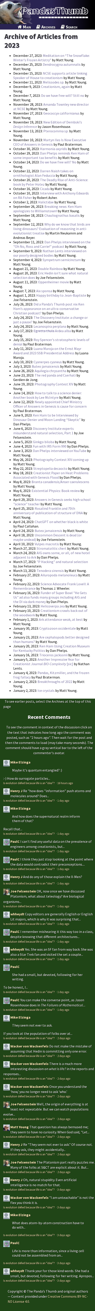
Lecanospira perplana (50, 326)
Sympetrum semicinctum (62, 260)
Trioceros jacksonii (53, 655)
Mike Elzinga (20, 762)
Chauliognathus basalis (62, 215)
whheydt (17, 914)
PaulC (15, 841)
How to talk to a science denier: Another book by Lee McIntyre (47, 395)
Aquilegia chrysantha (50, 371)
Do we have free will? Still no (62, 95)
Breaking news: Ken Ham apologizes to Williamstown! (47, 208)
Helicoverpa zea (53, 606)
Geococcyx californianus (61, 113)
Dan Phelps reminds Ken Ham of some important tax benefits (51, 155)
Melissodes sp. (53, 82)
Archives (47, 27)
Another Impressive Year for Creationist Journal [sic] (46, 661)
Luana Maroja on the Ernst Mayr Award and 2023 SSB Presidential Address (47, 350)
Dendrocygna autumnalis (62, 64)
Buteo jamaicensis (45, 366)
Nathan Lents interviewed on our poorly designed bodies (49, 253)
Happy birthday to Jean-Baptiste (61, 295)
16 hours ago (65, 783)
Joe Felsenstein (23, 891)
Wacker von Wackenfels (29, 1046)
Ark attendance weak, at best (61, 619)
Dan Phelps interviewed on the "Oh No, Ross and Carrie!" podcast (52, 244)
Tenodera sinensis (50, 570)
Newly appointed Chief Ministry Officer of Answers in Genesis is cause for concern (50, 404)
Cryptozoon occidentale (57, 628)
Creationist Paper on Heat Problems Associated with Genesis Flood (51, 475)
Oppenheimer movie (53, 282)
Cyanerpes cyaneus (48, 362)
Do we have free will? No (58, 162)
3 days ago (63, 1189)
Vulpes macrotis (47, 544)
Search (71, 27)
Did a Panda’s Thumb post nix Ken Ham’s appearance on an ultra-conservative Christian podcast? (48, 308)
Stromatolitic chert (51, 548)
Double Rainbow (50, 268)
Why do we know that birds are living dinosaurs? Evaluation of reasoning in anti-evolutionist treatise (51, 228)
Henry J (16, 791)
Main (26, 27)
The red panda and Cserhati (55, 375)
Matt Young (19, 1127)
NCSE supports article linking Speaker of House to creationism (50, 75)
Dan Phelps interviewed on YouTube (59, 450)
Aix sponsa (44, 291)
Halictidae (46, 202)
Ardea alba (52, 331)
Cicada (45, 188)
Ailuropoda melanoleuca (59, 575)
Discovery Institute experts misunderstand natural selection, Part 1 (43, 430)
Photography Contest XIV (54, 384)
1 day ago (63, 800)
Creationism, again (55, 86)
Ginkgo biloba (43, 442)
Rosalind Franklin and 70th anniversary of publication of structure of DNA (48, 510)
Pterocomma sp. (55, 131)
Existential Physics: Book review (56, 490)
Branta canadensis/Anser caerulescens (60, 482)
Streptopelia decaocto (50, 468)
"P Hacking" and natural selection (62, 561)
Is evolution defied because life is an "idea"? (29, 783)
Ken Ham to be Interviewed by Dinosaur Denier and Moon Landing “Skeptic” (47, 417)
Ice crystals (46, 690)
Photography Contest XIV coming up (61, 459)
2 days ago (63, 1038)
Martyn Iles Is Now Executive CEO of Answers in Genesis (49, 142)
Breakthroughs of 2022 (55, 681)
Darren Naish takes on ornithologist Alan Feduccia (43, 173)
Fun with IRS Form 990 (49, 446)
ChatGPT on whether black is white (61, 522)
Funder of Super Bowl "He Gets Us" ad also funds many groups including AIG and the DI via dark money (50, 597)
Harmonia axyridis (53, 149)
